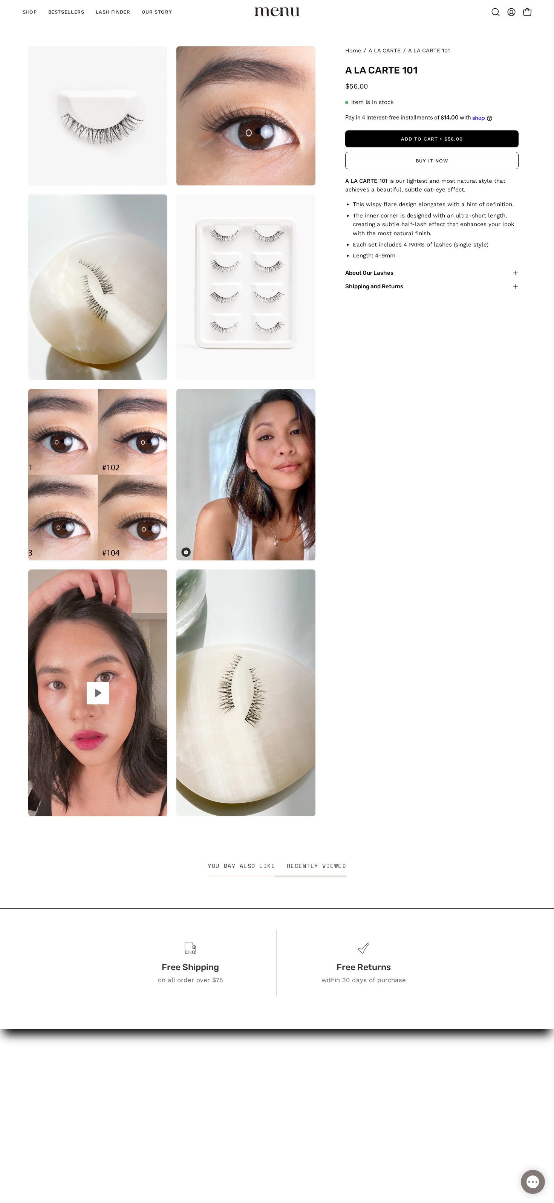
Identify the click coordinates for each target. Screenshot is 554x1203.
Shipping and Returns (374, 286)
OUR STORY (251, 1118)
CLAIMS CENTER (335, 1105)
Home (353, 50)
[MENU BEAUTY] (277, 12)
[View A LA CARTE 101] (97, 692)
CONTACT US (330, 1118)
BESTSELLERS (255, 1092)
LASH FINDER (254, 1105)
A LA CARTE (385, 50)
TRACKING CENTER (339, 1079)
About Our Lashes (369, 272)
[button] (495, 12)
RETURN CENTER (336, 1092)
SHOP (242, 1079)
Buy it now (432, 161)
